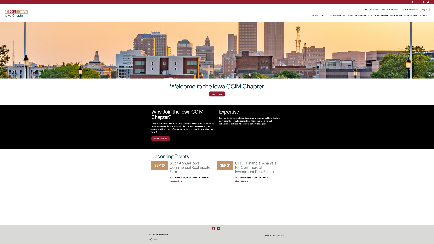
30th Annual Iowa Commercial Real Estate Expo (190, 167)
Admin (282, 235)
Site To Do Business (390, 9)
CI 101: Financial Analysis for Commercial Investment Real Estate (255, 167)
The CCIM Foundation (409, 9)
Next (432, 51)
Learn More (217, 94)
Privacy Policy (276, 235)
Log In (424, 10)
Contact (424, 15)
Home (315, 15)
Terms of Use (268, 235)
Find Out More (160, 138)
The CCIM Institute (372, 9)
